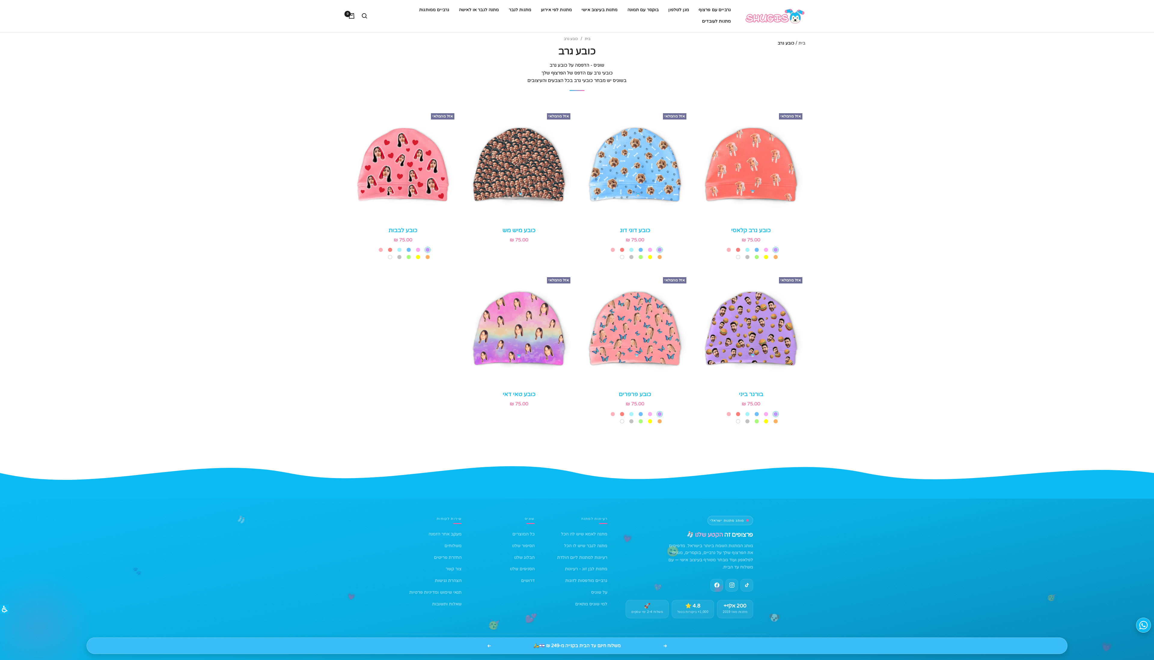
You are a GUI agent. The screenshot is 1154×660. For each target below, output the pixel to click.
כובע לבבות (403, 230)
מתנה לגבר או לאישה (479, 9)
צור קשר (454, 568)
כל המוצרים (523, 534)
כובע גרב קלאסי (751, 230)
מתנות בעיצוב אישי (600, 9)
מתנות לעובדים (716, 21)
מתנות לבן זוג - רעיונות (586, 568)
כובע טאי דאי (519, 394)
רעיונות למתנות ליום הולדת (582, 557)
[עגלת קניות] (352, 16)
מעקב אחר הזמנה (445, 534)
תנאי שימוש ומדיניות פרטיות (435, 592)
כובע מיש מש (519, 230)
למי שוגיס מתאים (591, 604)
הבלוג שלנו (524, 557)
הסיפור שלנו (523, 545)
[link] (731, 585)
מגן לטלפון (678, 9)
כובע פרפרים (635, 394)
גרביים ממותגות (434, 9)
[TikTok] (746, 585)
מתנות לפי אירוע (556, 9)
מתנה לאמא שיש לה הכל (584, 534)
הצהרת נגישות (448, 580)
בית (801, 43)
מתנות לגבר (520, 9)
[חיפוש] (364, 16)
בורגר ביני (751, 394)
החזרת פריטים (448, 557)
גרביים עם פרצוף (715, 9)
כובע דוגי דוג (635, 230)
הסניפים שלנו (522, 568)
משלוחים (453, 545)
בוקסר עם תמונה (643, 9)
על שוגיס (599, 592)
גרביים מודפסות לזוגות (586, 580)
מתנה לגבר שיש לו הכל (585, 545)
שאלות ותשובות (447, 604)
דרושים (528, 580)
